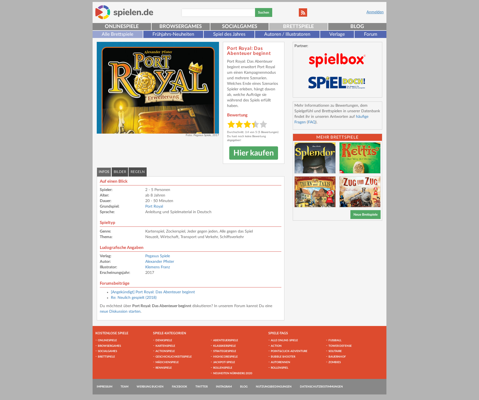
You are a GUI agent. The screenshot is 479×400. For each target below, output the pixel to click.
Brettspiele (298, 26)
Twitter (201, 386)
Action (276, 346)
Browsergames (180, 26)
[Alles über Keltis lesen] (360, 158)
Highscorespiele (225, 356)
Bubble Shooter (283, 356)
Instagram (224, 386)
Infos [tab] (104, 172)
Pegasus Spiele (157, 256)
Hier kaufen (253, 153)
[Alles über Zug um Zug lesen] (360, 192)
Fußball (335, 340)
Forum (370, 34)
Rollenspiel (279, 367)
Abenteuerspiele (225, 340)
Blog (357, 26)
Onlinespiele (122, 26)
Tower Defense (340, 346)
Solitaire (335, 351)
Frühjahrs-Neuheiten (173, 34)
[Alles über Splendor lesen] (315, 158)
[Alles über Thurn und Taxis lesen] (315, 192)
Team (124, 386)
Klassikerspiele (224, 346)
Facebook (179, 386)
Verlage (337, 34)
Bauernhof (337, 356)
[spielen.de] (124, 12)
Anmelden (375, 12)
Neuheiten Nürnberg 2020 (232, 373)
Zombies (334, 362)
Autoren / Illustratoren (287, 34)
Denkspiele (164, 340)
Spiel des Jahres (229, 34)
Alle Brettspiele (117, 34)
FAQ (311, 122)
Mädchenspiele (167, 362)
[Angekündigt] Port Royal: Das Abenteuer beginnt (153, 292)
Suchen (263, 12)
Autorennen (280, 362)
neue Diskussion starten (120, 312)
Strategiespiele (224, 351)
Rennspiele (164, 367)
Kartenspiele (165, 346)
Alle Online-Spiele (284, 340)
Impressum (104, 386)
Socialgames (239, 26)
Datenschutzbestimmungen (321, 386)
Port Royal (154, 206)
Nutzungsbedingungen (274, 386)
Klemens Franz (157, 267)
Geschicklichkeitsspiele (174, 356)
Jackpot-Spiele (224, 362)
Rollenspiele (222, 367)
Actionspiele (165, 351)
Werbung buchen (150, 386)
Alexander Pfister (159, 262)
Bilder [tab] (120, 172)
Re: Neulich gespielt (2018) (134, 298)
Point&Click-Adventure (289, 351)
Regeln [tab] (138, 172)
